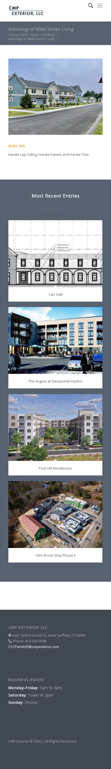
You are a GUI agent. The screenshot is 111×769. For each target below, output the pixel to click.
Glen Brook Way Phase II (55, 555)
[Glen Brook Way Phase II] (55, 514)
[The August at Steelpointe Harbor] (55, 340)
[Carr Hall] (55, 253)
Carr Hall (55, 294)
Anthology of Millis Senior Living (41, 29)
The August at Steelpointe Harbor (55, 381)
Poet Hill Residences (55, 468)
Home (34, 35)
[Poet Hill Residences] (55, 427)
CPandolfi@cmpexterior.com (36, 646)
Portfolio (49, 35)
